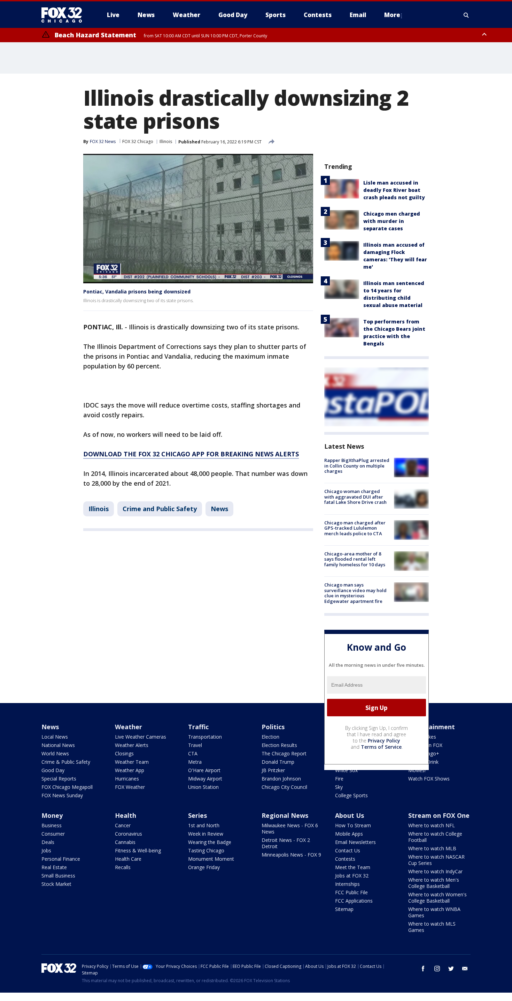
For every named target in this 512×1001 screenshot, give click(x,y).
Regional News (285, 815)
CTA (192, 753)
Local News (54, 736)
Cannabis (125, 842)
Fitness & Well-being (138, 850)
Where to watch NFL (431, 825)
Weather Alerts (131, 745)
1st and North (203, 825)
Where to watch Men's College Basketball (433, 882)
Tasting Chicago (206, 850)
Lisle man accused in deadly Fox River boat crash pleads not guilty (394, 190)
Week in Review (205, 833)
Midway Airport (205, 778)
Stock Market (56, 884)
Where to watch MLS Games (432, 926)
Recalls (123, 867)
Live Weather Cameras (140, 736)
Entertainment (431, 727)
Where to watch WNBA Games (434, 912)
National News (58, 745)
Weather (128, 727)
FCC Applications (354, 900)
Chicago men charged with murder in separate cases (391, 221)
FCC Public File (351, 892)
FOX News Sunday (62, 795)
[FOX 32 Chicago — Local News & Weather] (64, 15)
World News (55, 753)
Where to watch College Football (435, 836)
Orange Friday (204, 867)
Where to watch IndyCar (435, 871)
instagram (437, 968)
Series (197, 815)
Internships (347, 884)
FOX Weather (130, 787)
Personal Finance (60, 859)
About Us (349, 815)
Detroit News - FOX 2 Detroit (286, 843)
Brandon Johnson (281, 778)
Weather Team (132, 762)
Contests (345, 859)
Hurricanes (127, 778)
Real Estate (54, 867)
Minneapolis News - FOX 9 (291, 854)
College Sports (351, 795)
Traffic (198, 727)
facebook (423, 968)
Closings (124, 753)
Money (52, 815)
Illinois (166, 141)
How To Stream (353, 825)
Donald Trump (278, 762)
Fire (339, 778)
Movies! (417, 770)
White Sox (346, 770)
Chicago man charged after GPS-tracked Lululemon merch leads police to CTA (355, 528)
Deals (47, 842)
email (465, 968)
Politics (273, 727)
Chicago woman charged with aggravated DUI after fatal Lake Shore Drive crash (355, 496)
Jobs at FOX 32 (352, 875)
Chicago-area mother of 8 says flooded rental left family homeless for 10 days (354, 559)
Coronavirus (128, 833)
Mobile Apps (349, 833)
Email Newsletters (355, 842)
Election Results (279, 745)
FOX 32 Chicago (137, 141)
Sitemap (344, 909)
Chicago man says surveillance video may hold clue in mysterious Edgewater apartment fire (355, 593)
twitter (451, 968)
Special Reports (58, 778)
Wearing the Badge (209, 842)
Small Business (58, 875)
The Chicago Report (284, 753)
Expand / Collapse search (466, 15)
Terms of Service (381, 747)
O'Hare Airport (204, 770)
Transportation (205, 736)
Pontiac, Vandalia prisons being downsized (137, 291)
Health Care (128, 859)
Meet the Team (352, 867)
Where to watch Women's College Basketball (437, 897)
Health (125, 815)
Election (270, 736)
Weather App (129, 770)
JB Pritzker (273, 770)
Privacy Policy (384, 740)
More (392, 15)
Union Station (203, 787)
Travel (195, 745)
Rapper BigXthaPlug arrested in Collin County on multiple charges (356, 465)
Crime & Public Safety (65, 762)
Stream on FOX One (439, 815)
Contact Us (347, 850)
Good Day (52, 770)
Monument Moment (211, 859)
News (219, 509)
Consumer (53, 833)
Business (51, 825)
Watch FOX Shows (429, 778)
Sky (339, 787)
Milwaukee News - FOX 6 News (290, 828)
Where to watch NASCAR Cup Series (436, 859)
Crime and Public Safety (160, 509)
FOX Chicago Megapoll (67, 787)
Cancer (123, 825)
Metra (195, 762)
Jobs (46, 850)
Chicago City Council (284, 787)
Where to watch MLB (432, 848)
